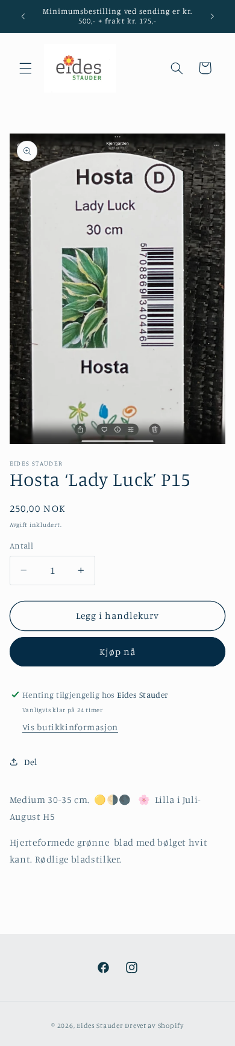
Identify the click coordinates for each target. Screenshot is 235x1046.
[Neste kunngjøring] (212, 16)
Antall (22, 545)
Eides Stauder (100, 1025)
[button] (25, 68)
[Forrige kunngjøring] (23, 16)
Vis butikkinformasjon (70, 727)
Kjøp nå (117, 651)
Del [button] (30, 762)
